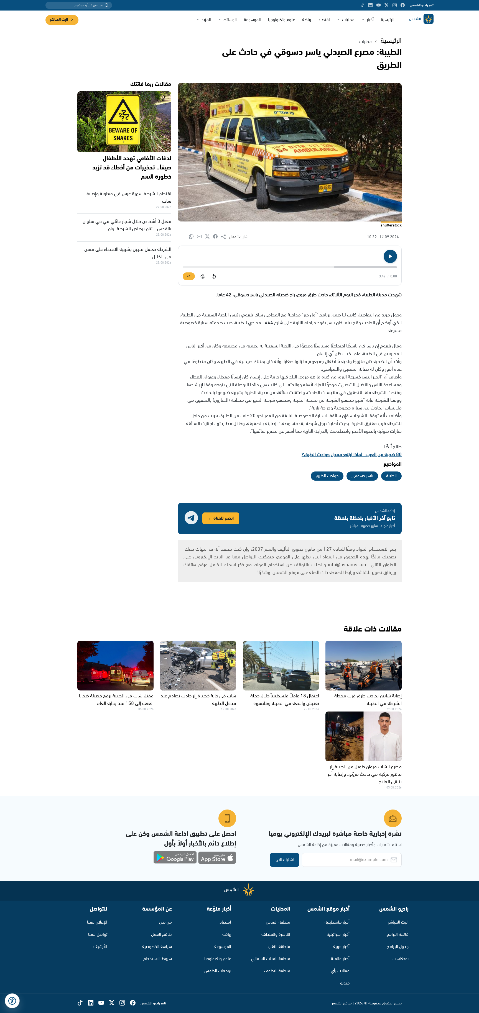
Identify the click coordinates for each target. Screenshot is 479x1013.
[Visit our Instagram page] (395, 5)
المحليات (280, 909)
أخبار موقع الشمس (328, 909)
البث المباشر (59, 19)
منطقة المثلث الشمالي (270, 959)
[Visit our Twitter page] (386, 5)
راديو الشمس (394, 909)
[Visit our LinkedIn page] (370, 5)
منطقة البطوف (277, 971)
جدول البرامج (398, 947)
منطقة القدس (278, 922)
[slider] (290, 267)
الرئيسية (387, 20)
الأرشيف (100, 947)
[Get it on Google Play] (175, 857)
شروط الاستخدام (157, 959)
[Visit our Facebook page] (403, 5)
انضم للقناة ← (221, 518)
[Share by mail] (201, 237)
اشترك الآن (285, 860)
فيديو (345, 983)
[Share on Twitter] (209, 237)
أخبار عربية (341, 947)
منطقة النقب (279, 947)
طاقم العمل (161, 934)
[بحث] (107, 5)
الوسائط (230, 20)
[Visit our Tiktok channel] (362, 5)
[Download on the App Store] (217, 857)
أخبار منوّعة (219, 909)
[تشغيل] (390, 256)
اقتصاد (324, 20)
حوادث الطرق (327, 476)
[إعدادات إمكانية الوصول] (12, 1001)
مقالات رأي (340, 971)
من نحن (165, 922)
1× (189, 276)
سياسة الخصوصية (157, 947)
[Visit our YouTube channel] (378, 5)
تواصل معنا (97, 934)
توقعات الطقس (217, 971)
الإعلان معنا (97, 922)
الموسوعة (252, 20)
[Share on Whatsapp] (193, 237)
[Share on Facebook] (217, 237)
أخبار (370, 20)
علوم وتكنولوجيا (281, 20)
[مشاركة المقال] (225, 236)
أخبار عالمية (340, 959)
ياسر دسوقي (362, 476)
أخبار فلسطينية (337, 922)
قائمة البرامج (397, 934)
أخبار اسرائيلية (338, 934)
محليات (348, 20)
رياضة (306, 20)
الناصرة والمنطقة (275, 934)
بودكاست (401, 959)
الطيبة (391, 476)
